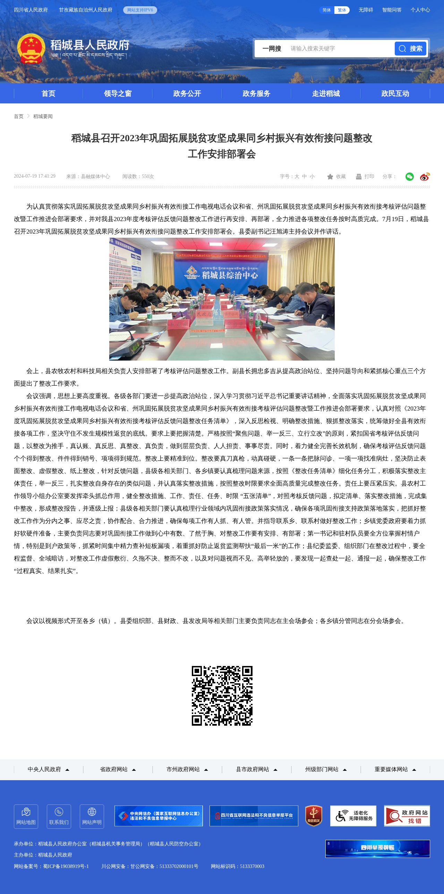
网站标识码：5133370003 (237, 866)
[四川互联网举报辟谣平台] (377, 849)
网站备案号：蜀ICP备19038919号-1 (51, 866)
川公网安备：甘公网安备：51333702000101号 (149, 866)
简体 (327, 10)
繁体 (342, 10)
